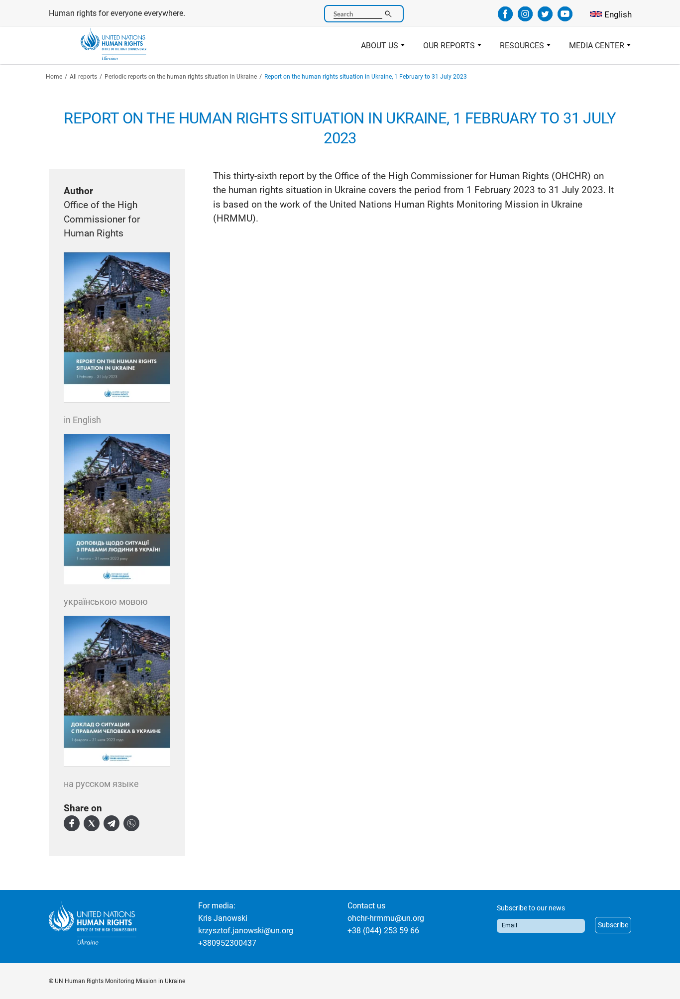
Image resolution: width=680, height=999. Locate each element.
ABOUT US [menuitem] (375, 48)
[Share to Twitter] (92, 823)
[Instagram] (525, 18)
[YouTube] (565, 18)
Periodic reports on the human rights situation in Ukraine (181, 76)
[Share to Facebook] (72, 823)
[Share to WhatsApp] (131, 823)
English (618, 14)
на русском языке (101, 783)
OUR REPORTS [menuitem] (444, 48)
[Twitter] (545, 18)
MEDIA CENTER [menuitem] (592, 48)
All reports (83, 76)
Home (54, 76)
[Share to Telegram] (111, 823)
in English (82, 420)
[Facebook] (505, 18)
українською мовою (106, 601)
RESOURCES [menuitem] (517, 48)
